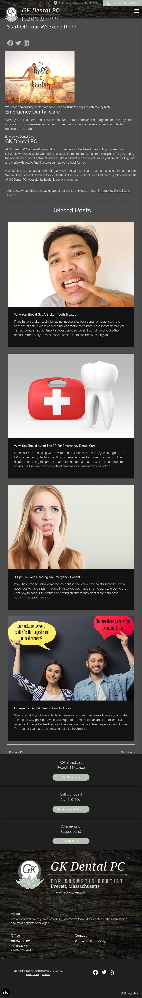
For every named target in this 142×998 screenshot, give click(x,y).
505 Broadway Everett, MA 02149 (80, 2)
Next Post (127, 752)
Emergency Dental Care (19, 136)
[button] (136, 11)
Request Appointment (71, 809)
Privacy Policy (32, 974)
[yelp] (112, 973)
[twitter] (104, 973)
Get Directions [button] (71, 777)
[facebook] (96, 973)
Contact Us (71, 841)
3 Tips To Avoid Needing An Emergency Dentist (47, 577)
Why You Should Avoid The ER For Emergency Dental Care (55, 446)
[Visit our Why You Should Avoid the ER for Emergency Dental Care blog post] (71, 396)
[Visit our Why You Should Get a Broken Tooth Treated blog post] (71, 264)
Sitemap (46, 974)
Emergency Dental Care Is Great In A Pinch (43, 708)
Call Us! (126, 2)
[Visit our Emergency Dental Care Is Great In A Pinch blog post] (71, 658)
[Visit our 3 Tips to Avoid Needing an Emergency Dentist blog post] (71, 527)
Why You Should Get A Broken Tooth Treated (45, 314)
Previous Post (17, 752)
